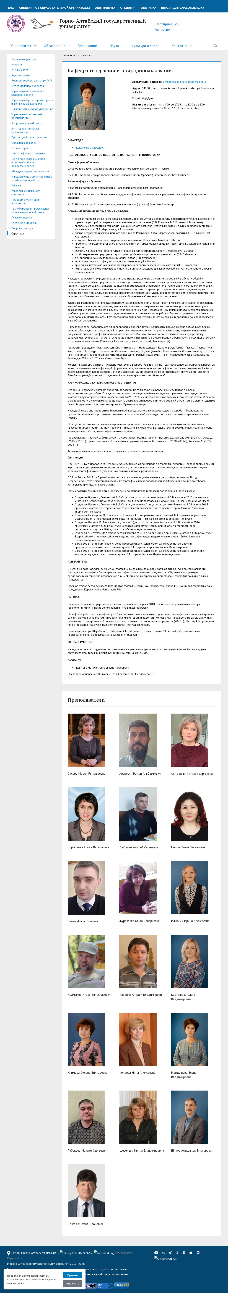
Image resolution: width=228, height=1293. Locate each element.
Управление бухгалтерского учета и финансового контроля (32, 101)
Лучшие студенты (22, 217)
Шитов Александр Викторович (192, 1150)
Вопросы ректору (22, 228)
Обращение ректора (23, 59)
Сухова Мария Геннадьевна (86, 773)
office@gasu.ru (124, 1253)
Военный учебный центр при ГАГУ (31, 80)
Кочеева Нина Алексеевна (137, 1072)
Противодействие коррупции (29, 137)
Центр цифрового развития (28, 153)
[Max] (198, 1252)
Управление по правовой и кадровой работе (27, 92)
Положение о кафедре (89, 147)
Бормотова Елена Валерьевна (88, 847)
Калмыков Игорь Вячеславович (89, 995)
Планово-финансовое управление (32, 109)
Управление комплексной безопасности (26, 116)
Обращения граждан (24, 142)
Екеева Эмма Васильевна (188, 847)
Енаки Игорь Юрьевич (83, 921)
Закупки (16, 185)
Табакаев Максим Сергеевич (87, 1150)
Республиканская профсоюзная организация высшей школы (30, 210)
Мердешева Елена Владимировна (185, 81)
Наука (114, 45)
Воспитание (87, 45)
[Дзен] (192, 1252)
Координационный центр (26, 123)
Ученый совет (19, 70)
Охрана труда (19, 148)
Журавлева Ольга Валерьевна (139, 921)
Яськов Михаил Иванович (85, 1224)
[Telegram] (171, 1252)
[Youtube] (157, 1252)
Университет (21, 45)
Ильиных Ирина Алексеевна (190, 921)
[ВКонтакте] (164, 1252)
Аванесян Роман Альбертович (140, 773)
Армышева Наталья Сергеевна (192, 774)
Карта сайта (14, 1258)
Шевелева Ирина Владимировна (141, 1150)
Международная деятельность (30, 171)
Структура (17, 233)
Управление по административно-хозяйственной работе (32, 178)
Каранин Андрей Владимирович (141, 995)
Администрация (20, 75)
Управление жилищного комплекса (25, 192)
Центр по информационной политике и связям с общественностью (28, 162)
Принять (72, 1275)
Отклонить (72, 1283)
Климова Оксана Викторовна (88, 1072)
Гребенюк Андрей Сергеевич (138, 847)
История (16, 64)
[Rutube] (185, 1252)
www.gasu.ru (102, 1269)
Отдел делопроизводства (27, 86)
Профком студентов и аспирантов (25, 201)
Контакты (179, 45)
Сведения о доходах (24, 223)
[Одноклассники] (178, 1252)
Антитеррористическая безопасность (25, 130)
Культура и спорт (145, 45)
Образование (54, 45)
